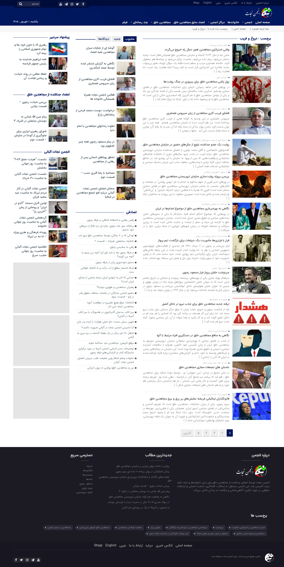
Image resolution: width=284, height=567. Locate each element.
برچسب (219, 527)
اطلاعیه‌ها (87, 470)
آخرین (187, 433)
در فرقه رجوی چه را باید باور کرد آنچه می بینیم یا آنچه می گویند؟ (108, 255)
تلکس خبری (231, 2)
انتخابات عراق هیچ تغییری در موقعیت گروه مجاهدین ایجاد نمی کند (110, 305)
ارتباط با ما (246, 2)
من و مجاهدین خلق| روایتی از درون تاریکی (110, 368)
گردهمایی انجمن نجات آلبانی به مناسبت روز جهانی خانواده (30, 222)
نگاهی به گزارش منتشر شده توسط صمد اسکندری (98, 65)
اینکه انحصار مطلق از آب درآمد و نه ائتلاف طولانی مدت (107, 270)
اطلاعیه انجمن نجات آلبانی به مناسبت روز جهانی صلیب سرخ (31, 251)
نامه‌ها (89, 479)
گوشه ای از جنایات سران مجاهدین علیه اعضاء (100, 50)
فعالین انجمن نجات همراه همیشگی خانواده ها (99, 96)
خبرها (89, 466)
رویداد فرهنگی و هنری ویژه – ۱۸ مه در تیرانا (30, 234)
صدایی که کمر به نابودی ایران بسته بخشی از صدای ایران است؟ (106, 280)
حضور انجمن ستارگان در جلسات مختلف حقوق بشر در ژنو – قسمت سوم (106, 295)
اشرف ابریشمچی (84, 492)
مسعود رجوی (85, 483)
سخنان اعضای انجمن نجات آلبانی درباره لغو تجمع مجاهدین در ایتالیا (96, 192)
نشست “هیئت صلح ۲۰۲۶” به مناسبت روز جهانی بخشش (30, 163)
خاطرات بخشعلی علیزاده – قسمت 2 (114, 241)
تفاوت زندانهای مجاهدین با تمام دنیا (96, 128)
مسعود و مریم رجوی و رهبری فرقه (212, 533)
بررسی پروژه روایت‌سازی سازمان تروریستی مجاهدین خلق (194, 176)
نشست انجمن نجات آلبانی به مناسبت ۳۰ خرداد (31, 176)
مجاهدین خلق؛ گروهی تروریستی (94, 527)
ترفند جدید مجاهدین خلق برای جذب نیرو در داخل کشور (195, 304)
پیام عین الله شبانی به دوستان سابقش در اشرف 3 (30, 119)
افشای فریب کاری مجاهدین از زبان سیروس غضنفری (198, 113)
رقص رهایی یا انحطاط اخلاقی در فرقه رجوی (110, 220)
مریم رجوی (87, 488)
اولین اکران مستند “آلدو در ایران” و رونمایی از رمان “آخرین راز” (31, 207)
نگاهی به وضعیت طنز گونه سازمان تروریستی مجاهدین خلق (139, 496)
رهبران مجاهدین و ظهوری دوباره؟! (115, 287)
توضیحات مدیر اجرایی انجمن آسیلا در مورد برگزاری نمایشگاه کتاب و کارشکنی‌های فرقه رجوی (106, 351)
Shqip (196, 2)
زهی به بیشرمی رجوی (122, 247)
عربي (218, 2)
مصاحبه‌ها (87, 475)
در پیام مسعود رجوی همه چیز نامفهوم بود (97, 143)
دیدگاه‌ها (103, 38)
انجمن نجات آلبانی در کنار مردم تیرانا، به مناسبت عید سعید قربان (31, 192)
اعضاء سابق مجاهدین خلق (189, 22)
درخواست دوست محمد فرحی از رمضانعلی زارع (95, 112)
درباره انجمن (262, 2)
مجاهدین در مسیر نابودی (59, 527)
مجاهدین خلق (161, 22)
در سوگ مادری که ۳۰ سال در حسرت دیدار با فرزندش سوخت (138, 502)
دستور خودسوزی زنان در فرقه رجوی (115, 263)
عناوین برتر (155, 527)
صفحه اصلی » (239, 29)
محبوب (130, 38)
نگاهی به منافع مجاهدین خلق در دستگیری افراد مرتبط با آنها (193, 335)
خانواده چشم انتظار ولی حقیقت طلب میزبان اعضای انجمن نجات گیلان (106, 360)
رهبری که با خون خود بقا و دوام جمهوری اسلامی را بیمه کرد (30, 49)
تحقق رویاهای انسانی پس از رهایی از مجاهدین (98, 159)
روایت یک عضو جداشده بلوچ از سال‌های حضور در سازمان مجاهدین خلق (186, 144)
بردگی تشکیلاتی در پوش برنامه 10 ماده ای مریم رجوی (143, 471)
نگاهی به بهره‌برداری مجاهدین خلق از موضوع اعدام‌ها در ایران (192, 208)
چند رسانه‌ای (140, 22)
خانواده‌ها (233, 22)
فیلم (124, 22)
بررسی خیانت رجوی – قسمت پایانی (33, 104)
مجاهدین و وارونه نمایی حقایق (251, 533)
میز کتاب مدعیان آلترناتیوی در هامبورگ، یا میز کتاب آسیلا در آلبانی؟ (106, 314)
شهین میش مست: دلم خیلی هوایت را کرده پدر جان (105, 322)
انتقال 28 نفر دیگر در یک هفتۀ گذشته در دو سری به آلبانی (105, 335)
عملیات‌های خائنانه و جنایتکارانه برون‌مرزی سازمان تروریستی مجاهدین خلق (135, 478)
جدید (117, 38)
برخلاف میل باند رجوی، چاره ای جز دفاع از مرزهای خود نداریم (106, 228)
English (208, 2)
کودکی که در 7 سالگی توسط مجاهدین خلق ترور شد (106, 236)
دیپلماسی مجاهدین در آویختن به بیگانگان (188, 527)
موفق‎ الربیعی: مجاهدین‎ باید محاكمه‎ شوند (111, 343)
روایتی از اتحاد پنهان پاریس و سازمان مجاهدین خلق (143, 466)
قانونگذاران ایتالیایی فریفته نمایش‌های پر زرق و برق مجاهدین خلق (189, 398)
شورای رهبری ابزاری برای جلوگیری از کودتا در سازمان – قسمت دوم (30, 135)
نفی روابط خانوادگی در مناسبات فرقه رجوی (168, 533)
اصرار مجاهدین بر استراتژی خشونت (248, 527)
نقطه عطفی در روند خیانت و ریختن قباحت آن (30, 76)
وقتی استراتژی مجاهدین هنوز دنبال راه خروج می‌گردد (197, 49)
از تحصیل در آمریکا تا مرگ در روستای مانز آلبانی (146, 507)
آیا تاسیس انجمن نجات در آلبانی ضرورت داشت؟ (107, 328)
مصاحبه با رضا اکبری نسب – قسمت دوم (98, 175)
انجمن (248, 22)
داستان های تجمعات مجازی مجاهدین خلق (204, 367)
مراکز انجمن (217, 22)
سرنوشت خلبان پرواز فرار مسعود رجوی (206, 272)
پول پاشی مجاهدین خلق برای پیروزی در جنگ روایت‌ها (196, 81)
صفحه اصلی (262, 22)
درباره (149, 545)
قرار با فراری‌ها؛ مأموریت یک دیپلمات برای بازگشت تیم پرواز (193, 240)
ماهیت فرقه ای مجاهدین (130, 527)
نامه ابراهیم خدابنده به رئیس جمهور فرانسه (33, 61)
